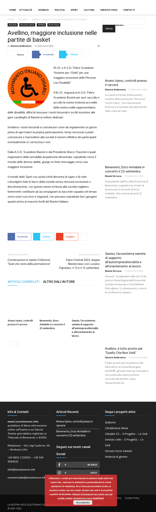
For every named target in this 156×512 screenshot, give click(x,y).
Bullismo (110, 422)
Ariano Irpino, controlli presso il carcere (74, 423)
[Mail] (147, 2)
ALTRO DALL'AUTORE (59, 282)
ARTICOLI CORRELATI (23, 282)
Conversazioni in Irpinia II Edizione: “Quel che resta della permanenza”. (29, 262)
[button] (103, 10)
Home (12, 9)
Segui (93, 472)
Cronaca (43, 9)
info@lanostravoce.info (21, 469)
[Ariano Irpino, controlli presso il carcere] (22, 303)
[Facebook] (140, 2)
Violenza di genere (116, 456)
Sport (74, 9)
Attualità (25, 9)
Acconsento (82, 502)
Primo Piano (54, 24)
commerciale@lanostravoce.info (27, 477)
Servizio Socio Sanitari (118, 451)
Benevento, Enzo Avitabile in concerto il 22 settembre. (52, 324)
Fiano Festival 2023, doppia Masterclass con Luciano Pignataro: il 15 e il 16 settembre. (79, 264)
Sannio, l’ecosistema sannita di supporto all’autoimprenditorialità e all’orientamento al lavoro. (85, 328)
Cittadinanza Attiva (116, 428)
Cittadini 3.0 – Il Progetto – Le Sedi (126, 434)
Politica (60, 9)
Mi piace (92, 464)
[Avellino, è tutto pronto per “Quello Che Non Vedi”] (126, 322)
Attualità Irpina (27, 24)
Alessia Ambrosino (21, 45)
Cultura (89, 9)
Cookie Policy (132, 498)
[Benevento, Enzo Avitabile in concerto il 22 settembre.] (54, 303)
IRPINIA (41, 24)
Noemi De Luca (113, 176)
